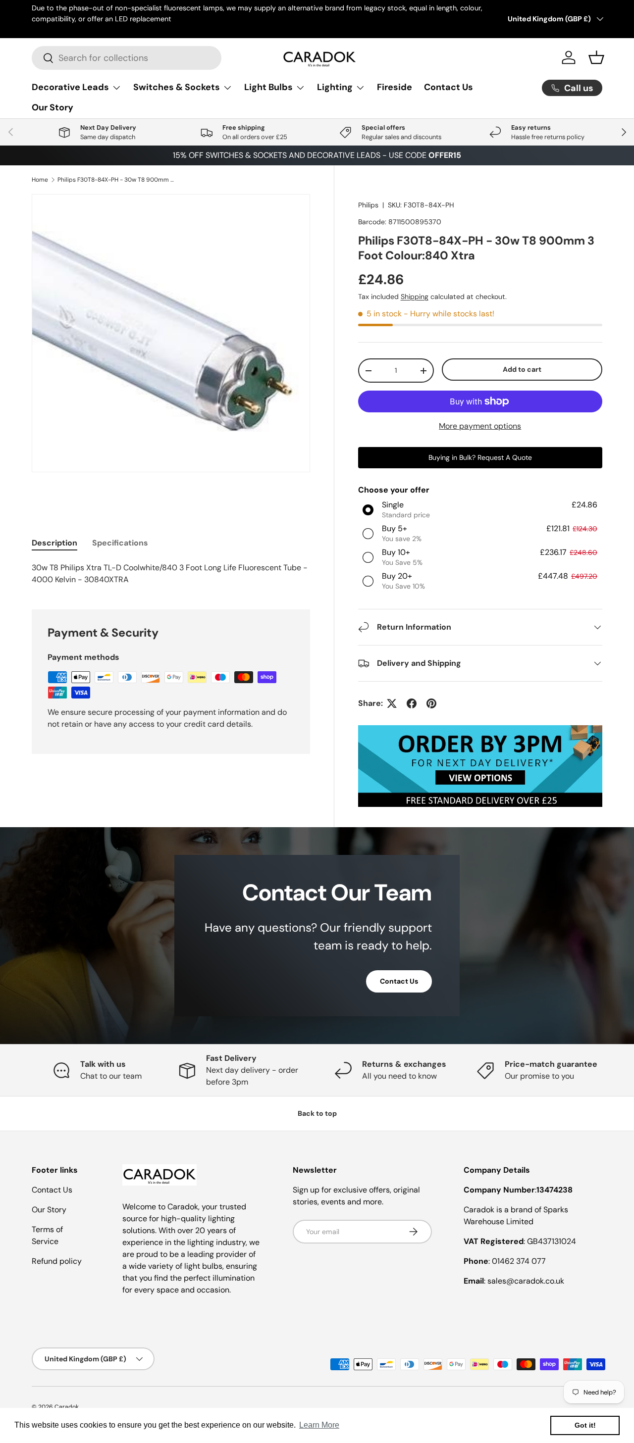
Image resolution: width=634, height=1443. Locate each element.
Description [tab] (54, 543)
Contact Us (448, 87)
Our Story (52, 107)
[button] (596, 57)
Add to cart (522, 369)
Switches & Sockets (176, 87)
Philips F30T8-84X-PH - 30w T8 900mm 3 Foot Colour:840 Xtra (116, 180)
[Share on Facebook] (412, 703)
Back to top (317, 1113)
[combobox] (126, 58)
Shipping (414, 296)
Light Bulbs (268, 87)
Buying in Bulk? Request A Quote (480, 457)
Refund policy (57, 1261)
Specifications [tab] (120, 543)
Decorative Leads (70, 87)
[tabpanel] (171, 574)
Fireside (394, 87)
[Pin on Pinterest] (431, 703)
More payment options (480, 426)
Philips (368, 204)
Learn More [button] (319, 1425)
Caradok (66, 1407)
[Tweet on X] (392, 703)
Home (40, 180)
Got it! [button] (585, 1425)
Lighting (335, 87)
